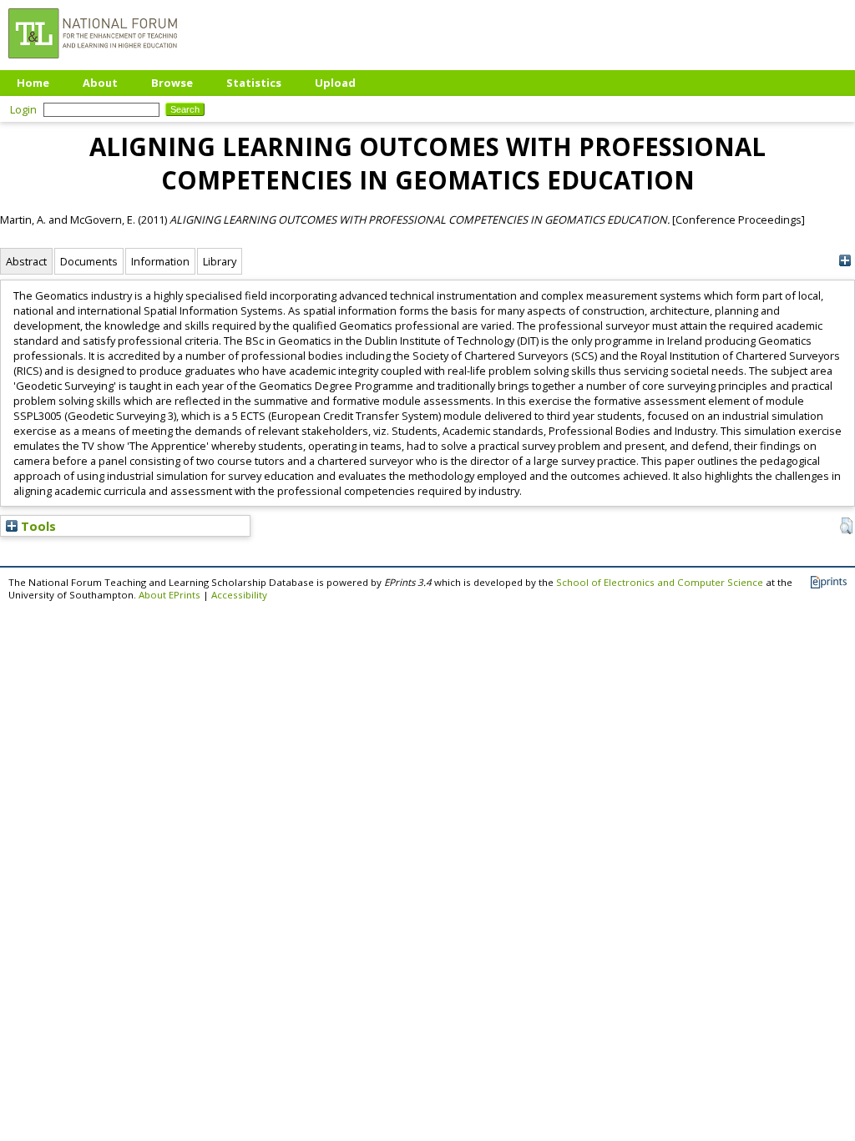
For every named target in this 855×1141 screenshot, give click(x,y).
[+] (844, 261)
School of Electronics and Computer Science (659, 582)
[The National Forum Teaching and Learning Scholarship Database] (92, 62)
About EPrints (169, 594)
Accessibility (239, 594)
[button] (846, 525)
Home (33, 82)
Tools (37, 525)
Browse (172, 82)
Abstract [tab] (26, 261)
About (100, 82)
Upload (335, 82)
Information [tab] (160, 261)
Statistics (253, 82)
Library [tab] (219, 261)
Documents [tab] (89, 261)
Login (23, 109)
